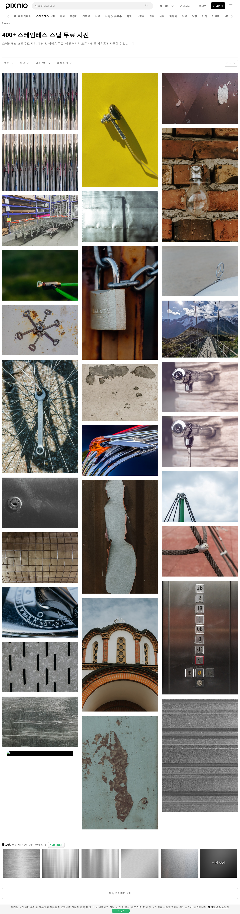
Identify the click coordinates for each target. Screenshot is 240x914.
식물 (97, 16)
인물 (151, 16)
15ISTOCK (56, 845)
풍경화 (73, 16)
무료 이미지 (24, 16)
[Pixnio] (17, 7)
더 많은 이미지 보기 (120, 893)
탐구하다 (165, 5)
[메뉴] (230, 5)
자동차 (173, 16)
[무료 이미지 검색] (147, 5)
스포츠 (140, 16)
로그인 (203, 5)
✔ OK (121, 910)
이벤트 (216, 16)
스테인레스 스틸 (45, 16)
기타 (204, 16)
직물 (184, 16)
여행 (194, 16)
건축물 (86, 16)
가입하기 (218, 5)
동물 (62, 16)
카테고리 (185, 5)
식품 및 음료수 (113, 16)
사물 (161, 16)
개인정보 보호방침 (218, 907)
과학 (129, 16)
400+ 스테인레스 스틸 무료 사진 (45, 35)
